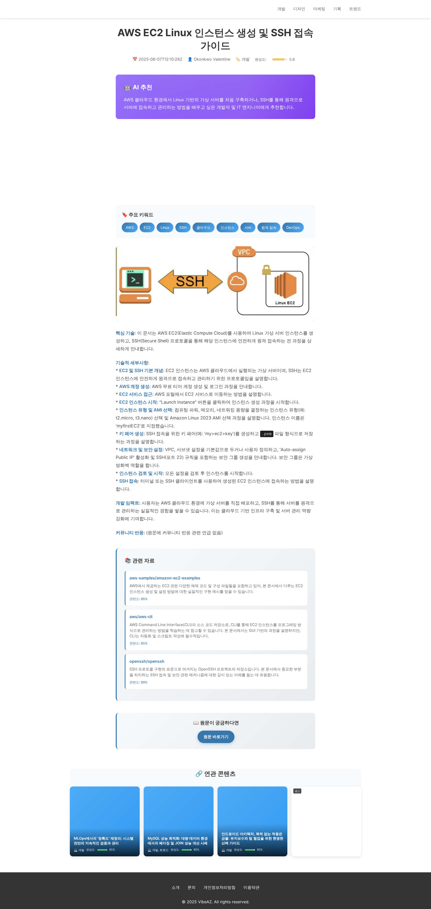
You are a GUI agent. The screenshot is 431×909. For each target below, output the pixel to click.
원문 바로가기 (216, 736)
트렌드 (355, 8)
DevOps (293, 227)
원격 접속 (268, 227)
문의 (192, 887)
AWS (130, 227)
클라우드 (204, 227)
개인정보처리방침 (219, 887)
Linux (165, 227)
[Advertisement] (215, 162)
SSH (183, 227)
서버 (247, 227)
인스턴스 (227, 227)
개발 (281, 8)
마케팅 (319, 8)
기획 (337, 8)
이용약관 (251, 887)
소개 (176, 887)
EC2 (147, 227)
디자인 (299, 8)
